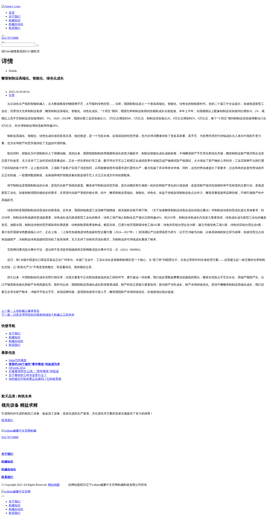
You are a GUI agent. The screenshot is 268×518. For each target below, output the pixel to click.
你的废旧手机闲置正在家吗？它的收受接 (35, 378)
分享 (12, 95)
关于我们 (7, 453)
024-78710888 (9, 37)
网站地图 (54, 484)
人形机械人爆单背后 (26, 310)
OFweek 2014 (17, 367)
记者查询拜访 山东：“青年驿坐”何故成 (34, 371)
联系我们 (7, 420)
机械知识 (7, 461)
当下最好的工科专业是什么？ (28, 375)
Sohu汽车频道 (17, 360)
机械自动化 (8, 469)
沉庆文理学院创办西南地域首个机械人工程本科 (43, 314)
